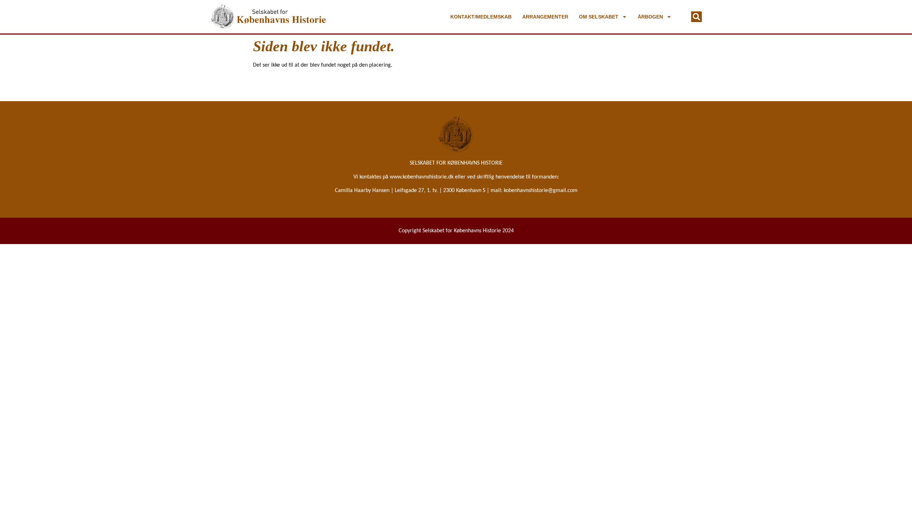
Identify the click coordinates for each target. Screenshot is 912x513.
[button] (696, 16)
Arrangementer (545, 17)
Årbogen (650, 17)
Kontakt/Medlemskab (481, 17)
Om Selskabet (598, 17)
